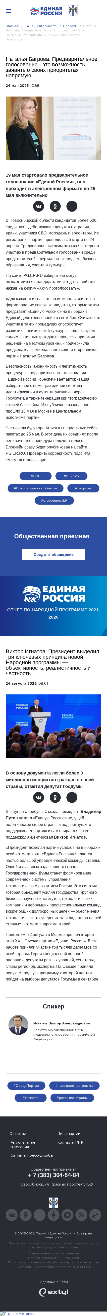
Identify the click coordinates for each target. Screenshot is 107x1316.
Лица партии (68, 1133)
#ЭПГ (35, 476)
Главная (12, 26)
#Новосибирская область (35, 488)
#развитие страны (72, 1098)
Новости (70, 26)
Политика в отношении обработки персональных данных (53, 1262)
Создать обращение (54, 554)
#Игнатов (30, 1098)
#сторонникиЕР (54, 500)
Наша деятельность (41, 26)
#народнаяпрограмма (74, 1086)
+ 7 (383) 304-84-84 (53, 1175)
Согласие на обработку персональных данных (53, 1267)
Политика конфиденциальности (53, 1258)
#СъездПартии (26, 1086)
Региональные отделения (22, 1144)
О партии (17, 1133)
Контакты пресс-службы (31, 1155)
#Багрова (83, 488)
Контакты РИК (70, 1142)
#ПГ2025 (71, 476)
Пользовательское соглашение (53, 1253)
